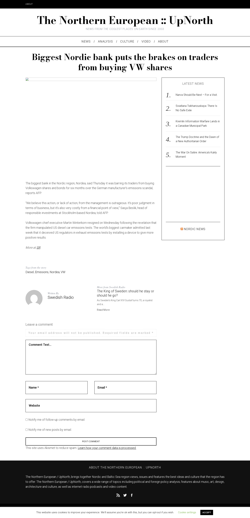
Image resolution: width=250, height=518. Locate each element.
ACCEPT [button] (206, 512)
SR (38, 247)
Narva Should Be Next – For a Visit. (197, 94)
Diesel (30, 272)
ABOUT (29, 4)
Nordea (55, 272)
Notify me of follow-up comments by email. (56, 419)
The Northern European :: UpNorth (125, 20)
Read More (103, 310)
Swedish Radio (61, 297)
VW (63, 272)
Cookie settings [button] (187, 512)
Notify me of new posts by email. (50, 429)
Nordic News (195, 229)
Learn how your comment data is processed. (107, 448)
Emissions (41, 272)
